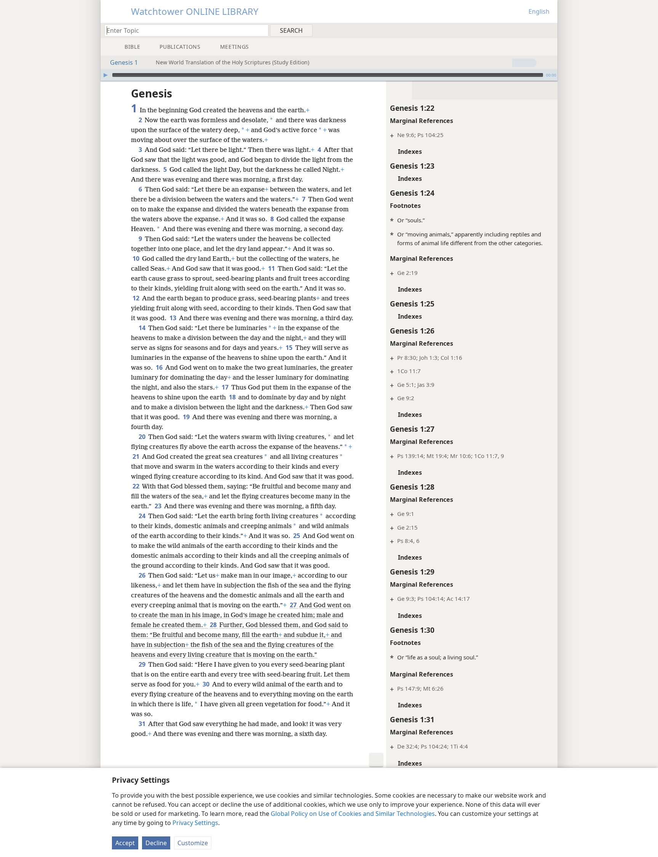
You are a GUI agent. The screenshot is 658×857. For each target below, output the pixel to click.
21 (137, 456)
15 (290, 347)
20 (143, 436)
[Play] (105, 75)
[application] (329, 75)
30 (207, 684)
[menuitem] (549, 30)
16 (160, 367)
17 (226, 387)
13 (173, 318)
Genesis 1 (124, 62)
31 (143, 724)
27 (294, 605)
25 (297, 535)
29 (143, 664)
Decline (156, 843)
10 (137, 258)
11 (272, 268)
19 (187, 417)
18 (233, 397)
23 (159, 506)
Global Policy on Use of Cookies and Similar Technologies (353, 813)
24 (143, 516)
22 (137, 486)
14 (143, 328)
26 (143, 575)
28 (214, 625)
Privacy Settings (195, 823)
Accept (125, 843)
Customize (192, 843)
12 (137, 298)
